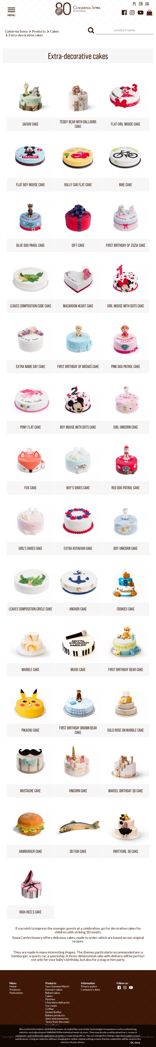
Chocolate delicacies (57, 1002)
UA (147, 3)
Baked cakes (52, 992)
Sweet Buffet (53, 1012)
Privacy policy (89, 986)
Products (15, 989)
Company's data (90, 989)
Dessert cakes (53, 989)
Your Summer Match (57, 986)
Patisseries (16, 992)
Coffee (49, 1008)
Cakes (49, 996)
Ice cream (51, 1005)
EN (141, 3)
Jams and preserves (57, 1018)
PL (134, 3)
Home (13, 986)
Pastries (50, 999)
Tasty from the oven (57, 1021)
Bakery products (55, 1015)
